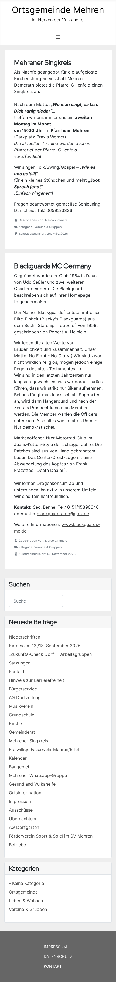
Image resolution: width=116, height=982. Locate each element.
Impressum (55, 946)
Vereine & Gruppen (28, 909)
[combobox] (36, 601)
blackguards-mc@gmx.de (63, 513)
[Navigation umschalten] (58, 37)
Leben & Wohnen (26, 900)
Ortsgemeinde (23, 892)
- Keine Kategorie (26, 883)
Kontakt (53, 966)
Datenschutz (58, 956)
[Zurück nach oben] (106, 972)
